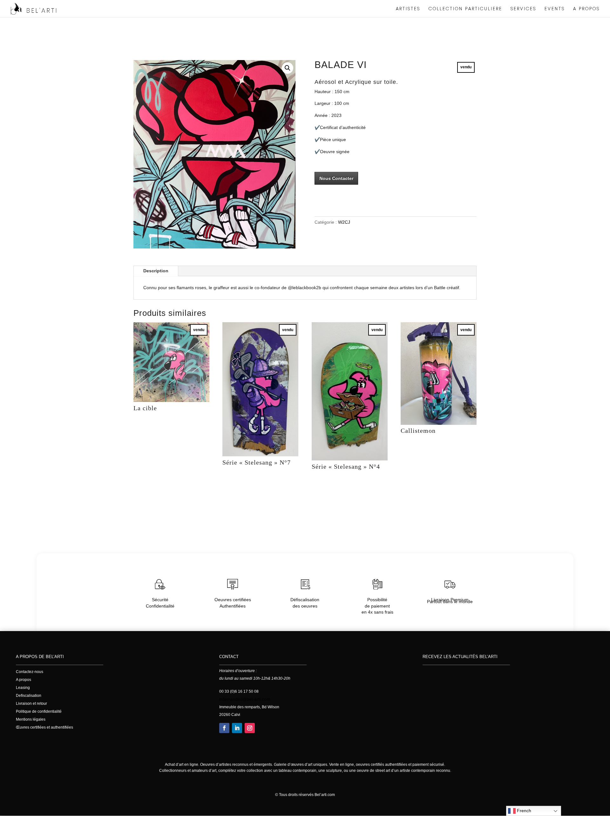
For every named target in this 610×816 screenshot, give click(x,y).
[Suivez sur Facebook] (224, 728)
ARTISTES (408, 9)
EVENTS (555, 9)
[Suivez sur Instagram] (250, 728)
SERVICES (523, 9)
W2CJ (344, 222)
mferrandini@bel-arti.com (244, 699)
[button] (287, 68)
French (523, 810)
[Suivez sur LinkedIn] (237, 728)
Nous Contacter (336, 178)
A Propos (586, 9)
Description (155, 270)
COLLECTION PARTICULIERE (465, 9)
